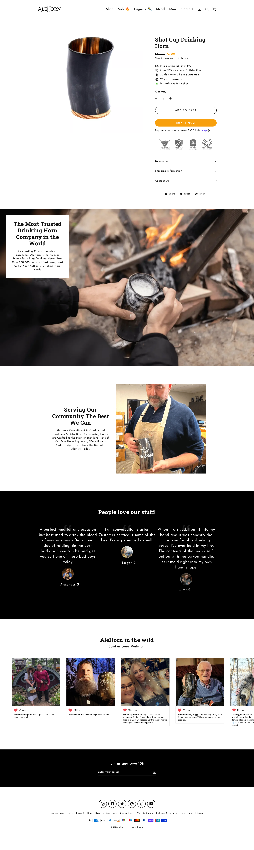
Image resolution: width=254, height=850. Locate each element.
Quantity (160, 92)
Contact (187, 9)
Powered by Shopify (135, 827)
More (173, 9)
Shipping (159, 58)
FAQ (138, 813)
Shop (110, 9)
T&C (182, 813)
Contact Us (162, 181)
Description (162, 161)
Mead (160, 9)
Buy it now (185, 123)
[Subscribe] (154, 772)
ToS (190, 813)
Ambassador (58, 813)
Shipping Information (168, 171)
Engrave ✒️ (143, 9)
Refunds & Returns (166, 813)
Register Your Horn (106, 813)
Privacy (199, 813)
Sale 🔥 (124, 9)
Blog (89, 813)
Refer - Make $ (76, 813)
